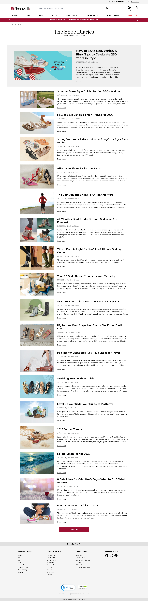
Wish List (49, 567)
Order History (51, 560)
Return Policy (51, 565)
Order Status (51, 557)
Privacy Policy (80, 557)
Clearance (132, 15)
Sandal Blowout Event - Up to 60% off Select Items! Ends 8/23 (74, 20)
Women (14, 15)
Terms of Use (80, 562)
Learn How (135, 2)
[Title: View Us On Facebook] (106, 555)
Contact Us (50, 574)
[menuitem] (14, 15)
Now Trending (113, 15)
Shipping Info (51, 562)
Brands (54, 15)
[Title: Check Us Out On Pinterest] (115, 555)
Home (8, 25)
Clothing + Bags (91, 15)
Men (28, 15)
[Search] (107, 8)
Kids (41, 15)
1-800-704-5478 (76, 594)
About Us (79, 555)
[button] (68, 587)
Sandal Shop (71, 15)
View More (74, 529)
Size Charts (50, 572)
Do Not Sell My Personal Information (74, 599)
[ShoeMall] (20, 9)
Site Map (50, 570)
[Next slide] (138, 20)
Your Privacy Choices (83, 560)
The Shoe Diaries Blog (83, 567)
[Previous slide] (10, 20)
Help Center (51, 555)
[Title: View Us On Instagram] (111, 555)
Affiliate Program (81, 565)
